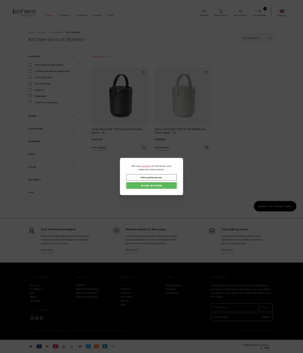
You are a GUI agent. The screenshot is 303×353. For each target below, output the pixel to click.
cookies (146, 166)
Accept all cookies (151, 185)
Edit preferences (151, 177)
